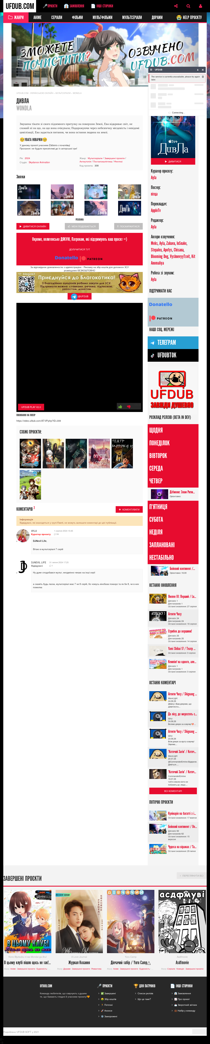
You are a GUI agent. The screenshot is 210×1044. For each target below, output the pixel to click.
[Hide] (203, 70)
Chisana (179, 250)
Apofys (167, 250)
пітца (154, 194)
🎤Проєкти (50, 6)
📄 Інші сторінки (102, 6)
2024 (27, 158)
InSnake (182, 243)
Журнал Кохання (79, 962)
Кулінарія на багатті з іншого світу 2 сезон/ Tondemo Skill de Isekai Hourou (182, 813)
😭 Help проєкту (189, 17)
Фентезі (118, 161)
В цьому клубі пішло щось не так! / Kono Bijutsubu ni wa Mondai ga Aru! (28, 962)
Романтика (96, 968)
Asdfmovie (182, 962)
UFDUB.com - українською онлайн (34, 93)
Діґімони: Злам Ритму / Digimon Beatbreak (182, 492)
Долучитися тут (79, 249)
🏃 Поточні (107, 1004)
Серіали (56, 17)
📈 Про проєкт (182, 999)
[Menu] (151, 70)
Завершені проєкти (114, 158)
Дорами (157, 17)
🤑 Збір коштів (108, 999)
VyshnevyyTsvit (180, 256)
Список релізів (145, 993)
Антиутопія (85, 161)
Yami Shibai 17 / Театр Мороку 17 (182, 648)
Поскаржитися (129, 226)
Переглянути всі (192, 875)
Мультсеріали (132, 17)
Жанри (19, 17)
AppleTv (156, 210)
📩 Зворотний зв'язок (185, 1004)
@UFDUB (82, 296)
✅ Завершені (108, 993)
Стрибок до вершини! (180, 631)
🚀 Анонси (106, 1010)
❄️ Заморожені (109, 1016)
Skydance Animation (39, 162)
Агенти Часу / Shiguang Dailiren (182, 694)
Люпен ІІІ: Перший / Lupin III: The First (182, 596)
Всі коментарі (173, 791)
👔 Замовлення (74, 6)
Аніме (37, 17)
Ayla (34, 530)
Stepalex (156, 250)
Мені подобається (84, 226)
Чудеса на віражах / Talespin (182, 847)
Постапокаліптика (102, 161)
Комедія (180, 968)
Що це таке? (144, 999)
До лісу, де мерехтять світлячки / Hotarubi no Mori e (182, 714)
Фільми (77, 17)
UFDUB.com (19, 6)
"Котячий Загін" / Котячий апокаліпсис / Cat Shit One (182, 751)
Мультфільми (102, 17)
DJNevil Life (38, 562)
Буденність (42, 968)
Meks (154, 243)
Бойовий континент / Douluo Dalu (182, 568)
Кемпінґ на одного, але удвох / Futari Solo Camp (182, 661)
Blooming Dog (159, 256)
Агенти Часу (174, 614)
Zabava (170, 243)
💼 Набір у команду (184, 1010)
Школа (51, 968)
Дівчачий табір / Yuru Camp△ (131, 962)
